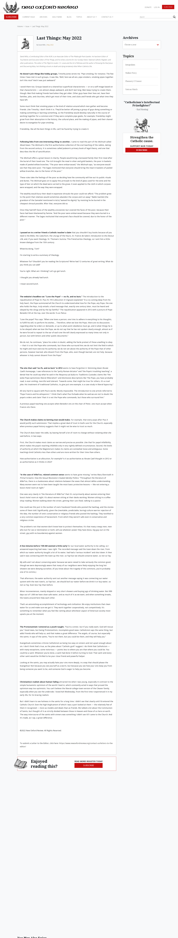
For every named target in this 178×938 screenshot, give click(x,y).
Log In (157, 7)
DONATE (148, 7)
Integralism (130, 65)
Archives (43, 17)
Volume (20, 26)
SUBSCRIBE (88, 765)
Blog (69, 17)
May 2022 (50, 45)
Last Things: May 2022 (40, 26)
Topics (79, 17)
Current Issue (28, 17)
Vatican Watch (131, 89)
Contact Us (106, 17)
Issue (27, 26)
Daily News (57, 17)
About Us (91, 17)
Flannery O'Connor (133, 81)
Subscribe (168, 7)
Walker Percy (131, 73)
